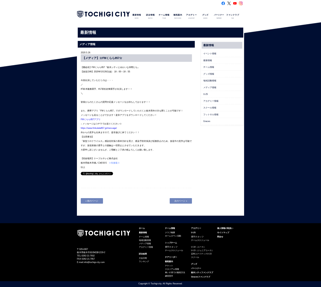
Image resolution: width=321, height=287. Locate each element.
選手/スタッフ (171, 247)
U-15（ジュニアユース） (202, 250)
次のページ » (180, 201)
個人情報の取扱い (225, 228)
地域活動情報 (209, 80)
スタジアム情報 (172, 269)
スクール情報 (209, 107)
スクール (195, 257)
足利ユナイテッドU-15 (201, 254)
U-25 (205, 94)
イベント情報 (209, 53)
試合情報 (150, 16)
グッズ (205, 16)
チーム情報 (164, 16)
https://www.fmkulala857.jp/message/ (99, 128)
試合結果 (143, 254)
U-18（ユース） (198, 247)
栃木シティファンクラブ (202, 272)
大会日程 (143, 258)
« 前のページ (91, 201)
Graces (206, 121)
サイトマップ (223, 232)
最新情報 (136, 16)
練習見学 (169, 276)
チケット (169, 265)
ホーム (142, 228)
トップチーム (171, 243)
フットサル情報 (211, 114)
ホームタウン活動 (173, 236)
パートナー (219, 16)
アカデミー (191, 16)
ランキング (144, 261)
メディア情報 (209, 87)
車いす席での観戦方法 (175, 272)
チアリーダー (171, 257)
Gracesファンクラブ (200, 277)
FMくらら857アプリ (90, 119)
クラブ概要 (170, 232)
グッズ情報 (208, 74)
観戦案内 (178, 16)
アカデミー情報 (211, 101)
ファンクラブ (232, 16)
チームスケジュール (174, 250)
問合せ (220, 237)
